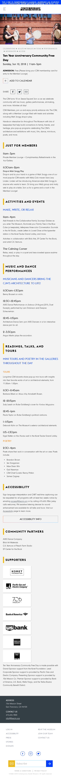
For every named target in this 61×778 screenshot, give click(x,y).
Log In (9, 729)
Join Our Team (45, 733)
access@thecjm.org (19, 501)
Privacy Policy (40, 771)
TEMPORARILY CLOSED (25, 2)
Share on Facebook (12, 91)
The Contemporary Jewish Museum (27, 6)
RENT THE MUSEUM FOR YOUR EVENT (38, 4)
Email (26, 90)
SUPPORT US (44, 2)
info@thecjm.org (13, 718)
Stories (9, 742)
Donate (10, 746)
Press (8, 738)
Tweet (19, 90)
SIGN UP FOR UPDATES (32, 3)
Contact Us (43, 738)
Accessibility (8, 511)
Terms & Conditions (23, 771)
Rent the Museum (46, 729)
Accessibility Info (30, 519)
